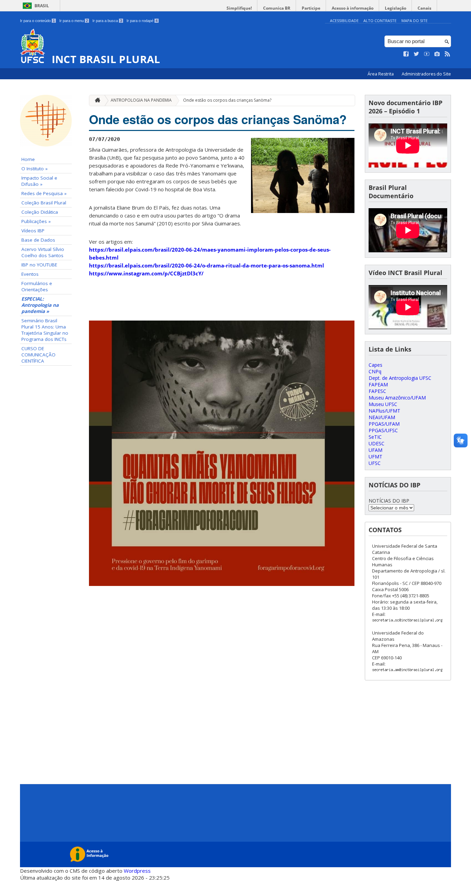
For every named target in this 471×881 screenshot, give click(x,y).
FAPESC (377, 391)
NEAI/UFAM (382, 417)
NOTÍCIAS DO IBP (389, 500)
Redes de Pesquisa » (44, 193)
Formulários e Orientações (36, 286)
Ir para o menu (73, 21)
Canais (424, 8)
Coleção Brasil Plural (43, 203)
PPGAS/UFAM (384, 424)
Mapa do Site (414, 20)
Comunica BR (276, 8)
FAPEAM (378, 384)
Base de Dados (38, 240)
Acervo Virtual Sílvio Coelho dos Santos (42, 252)
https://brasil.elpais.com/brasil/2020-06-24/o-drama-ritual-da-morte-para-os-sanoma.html (206, 265)
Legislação (395, 8)
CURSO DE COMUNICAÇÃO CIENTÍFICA (38, 354)
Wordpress (137, 870)
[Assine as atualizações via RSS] (447, 54)
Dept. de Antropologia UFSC (400, 378)
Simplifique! (239, 8)
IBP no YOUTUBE (39, 265)
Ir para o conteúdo (37, 21)
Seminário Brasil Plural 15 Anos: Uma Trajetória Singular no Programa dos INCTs (44, 329)
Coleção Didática (39, 212)
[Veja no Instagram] (437, 54)
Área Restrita (381, 74)
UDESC (376, 443)
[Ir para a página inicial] (95, 100)
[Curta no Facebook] (406, 54)
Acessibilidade (344, 20)
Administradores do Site (426, 74)
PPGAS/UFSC (383, 430)
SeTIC (375, 437)
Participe (311, 8)
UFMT (375, 456)
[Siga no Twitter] (416, 54)
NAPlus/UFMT (384, 410)
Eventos (30, 274)
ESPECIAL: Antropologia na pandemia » (40, 305)
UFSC (375, 463)
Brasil (41, 6)
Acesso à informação (352, 8)
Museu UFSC (383, 404)
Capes (375, 365)
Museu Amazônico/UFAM (397, 397)
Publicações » (36, 221)
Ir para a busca (107, 21)
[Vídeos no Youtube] (427, 54)
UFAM (375, 450)
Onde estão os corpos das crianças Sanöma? (227, 100)
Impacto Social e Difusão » (39, 181)
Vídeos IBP (32, 230)
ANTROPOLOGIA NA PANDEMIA (141, 100)
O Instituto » (34, 168)
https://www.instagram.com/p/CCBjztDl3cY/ (146, 273)
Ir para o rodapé (142, 21)
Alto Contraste (380, 20)
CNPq (375, 371)
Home (28, 159)
